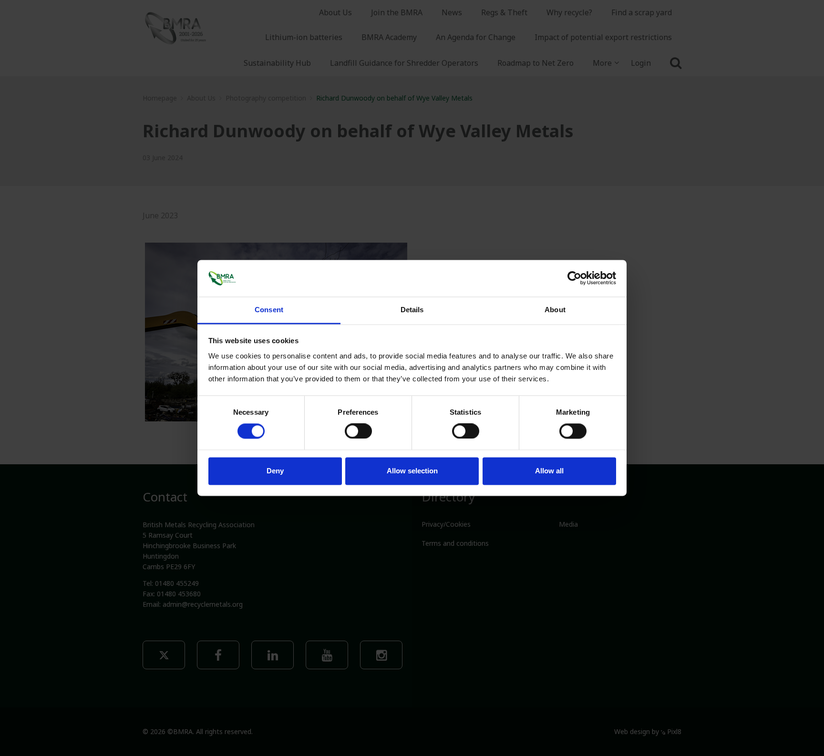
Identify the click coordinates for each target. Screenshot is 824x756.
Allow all (549, 471)
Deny (275, 471)
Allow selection (412, 471)
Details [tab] (412, 310)
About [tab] (555, 310)
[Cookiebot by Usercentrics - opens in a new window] (574, 278)
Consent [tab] (269, 310)
